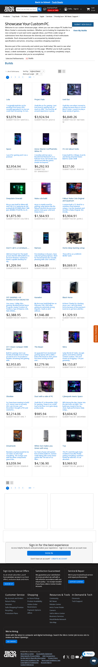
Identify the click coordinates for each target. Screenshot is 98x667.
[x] (27, 58)
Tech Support (77, 601)
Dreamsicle (11, 446)
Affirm (29, 613)
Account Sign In (46, 662)
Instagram (72, 657)
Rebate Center (55, 604)
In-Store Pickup (33, 598)
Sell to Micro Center (57, 613)
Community (54, 598)
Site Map (53, 622)
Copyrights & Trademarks (29, 662)
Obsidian (9, 396)
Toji (64, 446)
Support (75, 16)
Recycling (9, 610)
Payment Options (34, 610)
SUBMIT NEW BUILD (82, 24)
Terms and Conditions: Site (30, 660)
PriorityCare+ (59, 16)
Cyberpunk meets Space (73, 396)
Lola (8, 99)
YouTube (77, 657)
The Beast (38, 347)
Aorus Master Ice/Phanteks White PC (45, 150)
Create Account (59, 559)
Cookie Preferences (27, 665)
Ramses (37, 248)
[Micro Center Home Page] (9, 8)
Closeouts (76, 598)
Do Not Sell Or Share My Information (33, 658)
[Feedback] (95, 333)
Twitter (68, 657)
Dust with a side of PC (43, 396)
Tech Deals (57, 2)
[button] (88, 654)
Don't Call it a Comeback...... (17, 248)
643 (30, 77)
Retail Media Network (58, 619)
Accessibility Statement (44, 654)
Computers (34, 16)
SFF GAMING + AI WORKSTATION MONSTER (17, 298)
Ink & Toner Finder (57, 607)
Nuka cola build (40, 198)
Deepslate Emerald (14, 198)
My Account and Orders (14, 598)
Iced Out (66, 99)
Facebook (63, 657)
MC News (68, 16)
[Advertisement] (26, 511)
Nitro (65, 347)
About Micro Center (27, 654)
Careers (53, 610)
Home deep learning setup (74, 248)
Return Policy (10, 601)
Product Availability (34, 601)
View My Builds (80, 30)
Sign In (49, 553)
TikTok (81, 657)
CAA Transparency (48, 656)
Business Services (57, 616)
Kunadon (38, 297)
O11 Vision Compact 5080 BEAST (17, 348)
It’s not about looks (71, 149)
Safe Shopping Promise (14, 607)
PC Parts (25, 16)
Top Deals (16, 16)
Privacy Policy (53, 658)
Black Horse (67, 297)
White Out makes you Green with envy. (43, 447)
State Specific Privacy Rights (30, 656)
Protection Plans (11, 613)
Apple (42, 16)
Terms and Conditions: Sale (50, 660)
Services (49, 16)
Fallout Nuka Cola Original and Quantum (73, 199)
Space (8, 149)
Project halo (39, 99)
